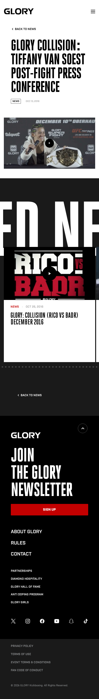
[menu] (93, 11)
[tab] (2, 367)
